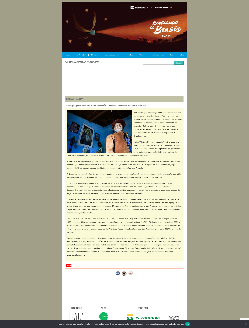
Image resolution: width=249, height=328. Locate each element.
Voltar (69, 265)
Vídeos (142, 55)
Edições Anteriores (113, 55)
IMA (172, 55)
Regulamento (77, 80)
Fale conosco (158, 55)
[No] (245, 324)
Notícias (95, 55)
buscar (179, 63)
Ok (187, 324)
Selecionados (101, 80)
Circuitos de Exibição (171, 81)
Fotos (130, 55)
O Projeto (81, 55)
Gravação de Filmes (148, 81)
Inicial (67, 55)
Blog (182, 55)
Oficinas (124, 80)
